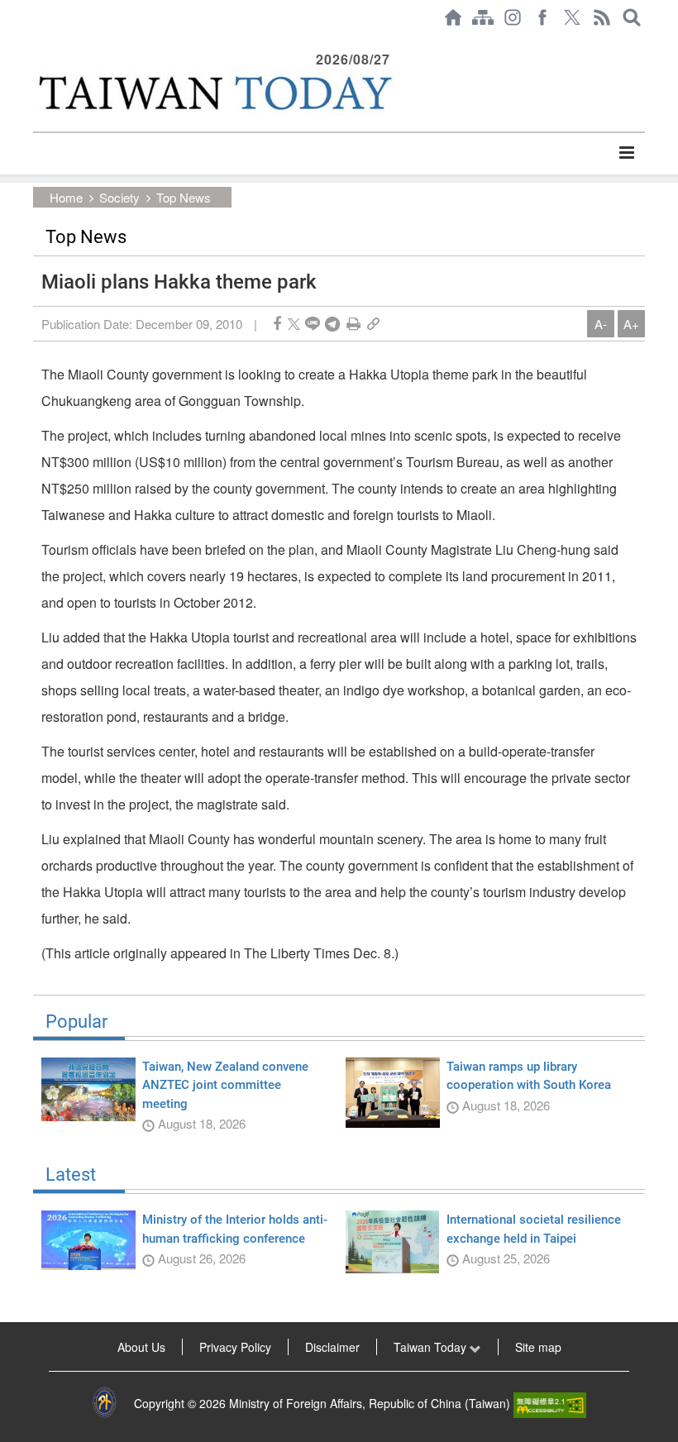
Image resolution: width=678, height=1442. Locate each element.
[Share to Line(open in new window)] (312, 323)
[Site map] (483, 17)
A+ (631, 323)
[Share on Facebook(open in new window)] (277, 323)
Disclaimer (332, 1347)
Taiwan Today (432, 1347)
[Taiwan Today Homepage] (453, 17)
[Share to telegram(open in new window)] (332, 323)
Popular (76, 1022)
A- (600, 323)
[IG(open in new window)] (512, 17)
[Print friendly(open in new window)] (353, 323)
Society (119, 197)
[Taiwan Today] (213, 92)
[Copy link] (373, 323)
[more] (626, 153)
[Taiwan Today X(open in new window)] (572, 17)
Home (66, 197)
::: (38, 43)
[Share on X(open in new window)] (294, 323)
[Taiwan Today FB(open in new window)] (542, 17)
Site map (538, 1347)
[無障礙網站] (549, 1403)
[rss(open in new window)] (602, 17)
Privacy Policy (235, 1347)
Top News (183, 197)
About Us (141, 1347)
